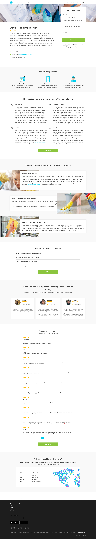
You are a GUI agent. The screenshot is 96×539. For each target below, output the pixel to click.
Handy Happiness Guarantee (25, 54)
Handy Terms (79, 44)
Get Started (48, 150)
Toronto (35, 479)
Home (13, 498)
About (11, 505)
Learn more (25, 49)
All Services (20, 2)
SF (21, 474)
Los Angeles (36, 472)
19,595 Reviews (20, 31)
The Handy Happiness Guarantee (16, 503)
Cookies (51, 532)
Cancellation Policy (62, 532)
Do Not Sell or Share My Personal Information (39, 532)
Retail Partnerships (14, 515)
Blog (28, 2)
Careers (11, 507)
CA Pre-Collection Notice (23, 532)
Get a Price (73, 40)
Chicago (23, 477)
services (17, 498)
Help (78, 2)
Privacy (15, 532)
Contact (11, 532)
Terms (55, 532)
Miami (22, 479)
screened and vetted (40, 142)
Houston (35, 474)
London (35, 475)
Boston (23, 476)
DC (22, 481)
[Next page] (60, 438)
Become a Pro (70, 2)
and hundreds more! (37, 481)
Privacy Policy (65, 45)
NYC (22, 472)
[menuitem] (20, 2)
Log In (83, 2)
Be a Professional (13, 514)
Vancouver (35, 477)
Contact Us (12, 510)
